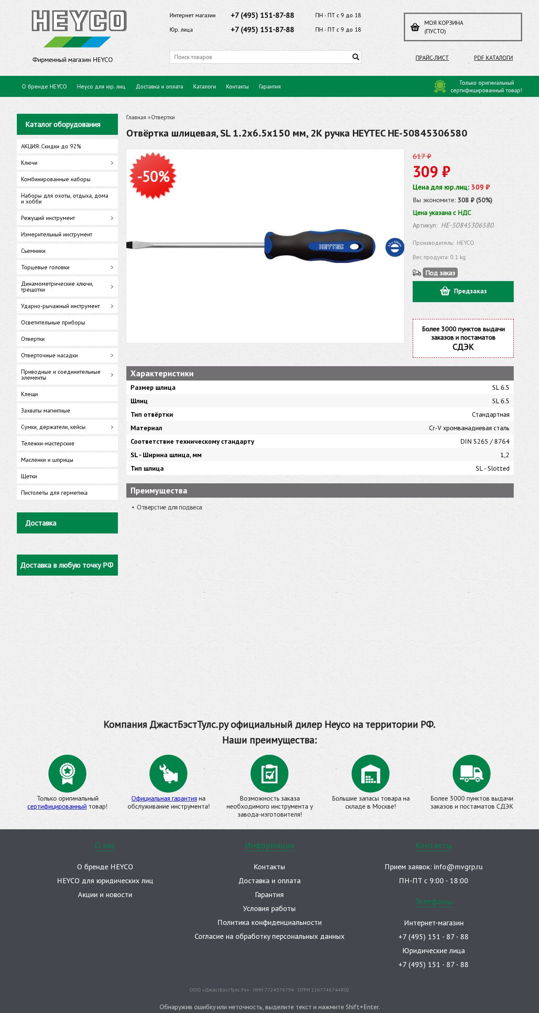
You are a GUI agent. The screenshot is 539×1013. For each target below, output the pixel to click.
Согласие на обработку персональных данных (269, 936)
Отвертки (163, 117)
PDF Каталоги (493, 58)
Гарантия (270, 86)
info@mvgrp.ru (458, 866)
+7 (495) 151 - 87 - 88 (433, 936)
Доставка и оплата (159, 86)
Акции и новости (105, 894)
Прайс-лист (432, 58)
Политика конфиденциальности (269, 922)
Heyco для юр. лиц (101, 86)
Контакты (237, 86)
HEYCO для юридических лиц (105, 880)
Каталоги (204, 86)
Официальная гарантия (164, 798)
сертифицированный (57, 806)
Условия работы (269, 908)
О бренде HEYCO (44, 86)
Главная (136, 117)
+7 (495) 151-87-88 (262, 15)
